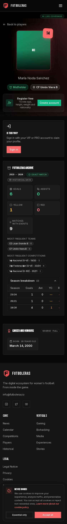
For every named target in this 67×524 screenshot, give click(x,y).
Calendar (8, 429)
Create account (49, 102)
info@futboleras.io (13, 394)
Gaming (40, 423)
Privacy (7, 472)
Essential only (19, 515)
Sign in (13, 149)
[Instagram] (6, 404)
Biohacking (42, 429)
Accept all (48, 515)
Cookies (8, 479)
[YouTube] (26, 404)
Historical (8, 448)
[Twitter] (16, 404)
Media (40, 436)
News (6, 423)
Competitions (10, 436)
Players (7, 442)
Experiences (43, 442)
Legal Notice (10, 466)
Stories (40, 448)
